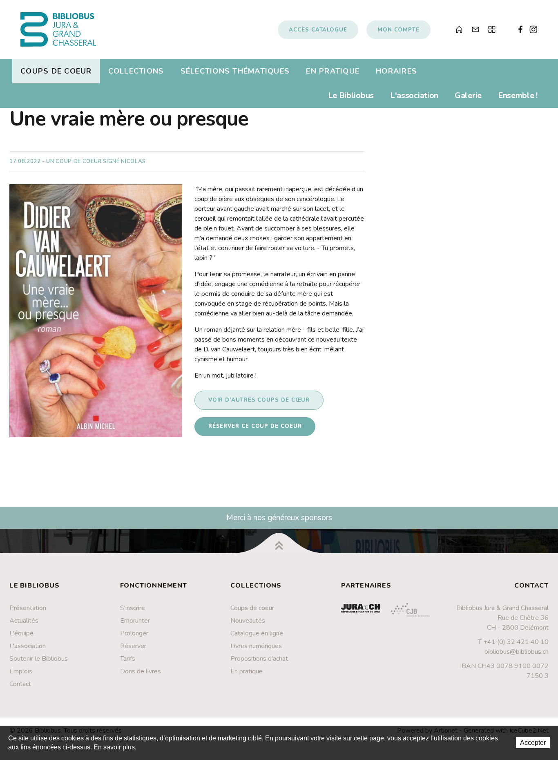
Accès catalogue (318, 30)
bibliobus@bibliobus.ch (516, 651)
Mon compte (398, 30)
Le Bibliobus (351, 95)
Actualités (23, 620)
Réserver (133, 646)
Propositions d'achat (259, 658)
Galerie (468, 95)
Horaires (396, 71)
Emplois (20, 671)
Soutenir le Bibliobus (38, 658)
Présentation (27, 608)
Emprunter (135, 620)
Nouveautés (247, 620)
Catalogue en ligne (256, 633)
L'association (414, 95)
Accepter (533, 742)
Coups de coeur (56, 71)
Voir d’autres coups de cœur (259, 400)
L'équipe (21, 633)
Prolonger (134, 633)
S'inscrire (132, 608)
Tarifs (127, 658)
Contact (20, 684)
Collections (136, 71)
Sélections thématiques (235, 71)
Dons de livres (140, 671)
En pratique (332, 71)
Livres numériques (256, 646)
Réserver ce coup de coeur (255, 426)
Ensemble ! (518, 95)
